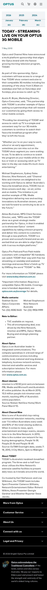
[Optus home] (8, 4)
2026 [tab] (8, 15)
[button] (35, 4)
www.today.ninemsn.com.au (21, 277)
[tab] (9, 22)
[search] (22, 4)
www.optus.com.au (17, 375)
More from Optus (13, 503)
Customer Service (13, 512)
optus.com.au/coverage (14, 291)
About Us (8, 522)
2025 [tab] (21, 15)
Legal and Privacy (13, 541)
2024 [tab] (34, 15)
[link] (29, 4)
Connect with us (12, 532)
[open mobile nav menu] (41, 4)
